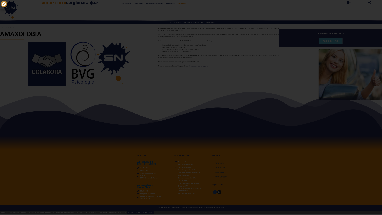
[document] (191, 107)
